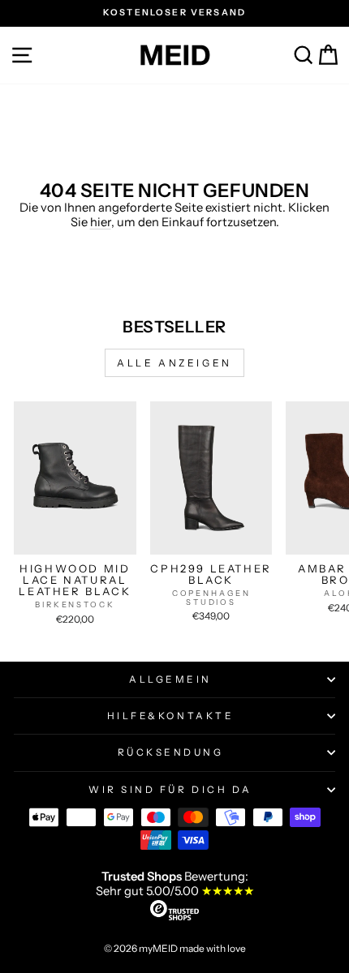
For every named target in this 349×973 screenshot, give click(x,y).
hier (100, 222)
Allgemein (170, 679)
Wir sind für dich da (170, 789)
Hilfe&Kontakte (170, 716)
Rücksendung (171, 752)
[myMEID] (174, 55)
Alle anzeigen (174, 363)
